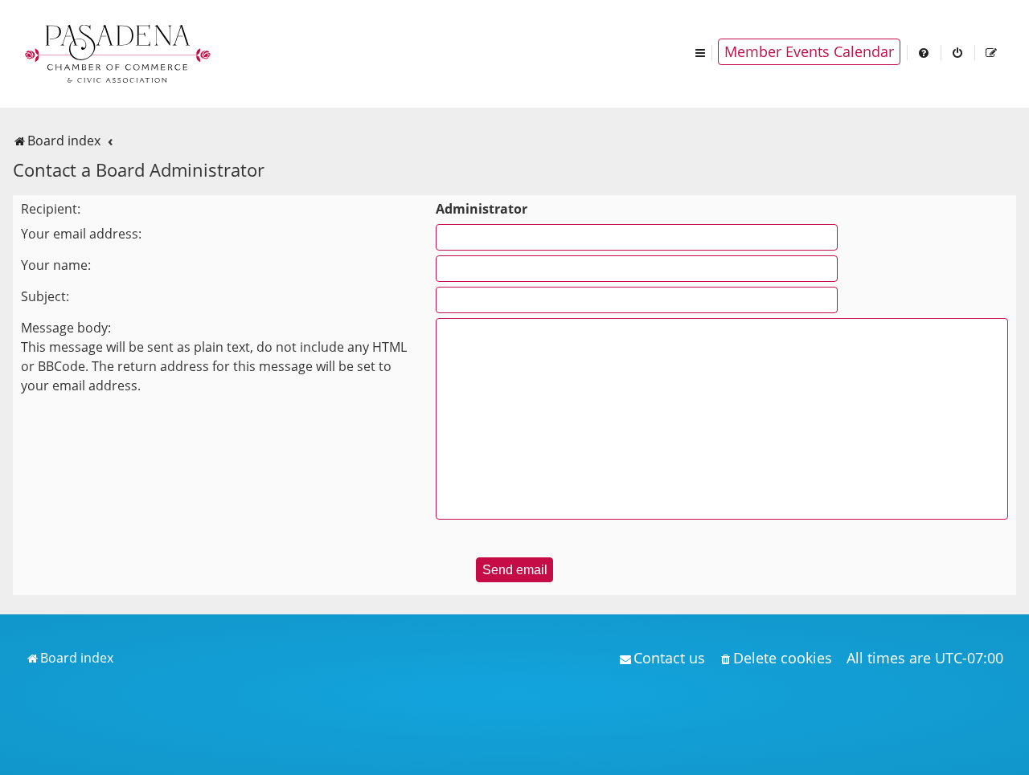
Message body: (66, 328)
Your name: (56, 265)
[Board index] (119, 52)
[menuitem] (924, 51)
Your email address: (81, 234)
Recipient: (50, 209)
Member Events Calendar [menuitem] (809, 51)
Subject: (45, 296)
